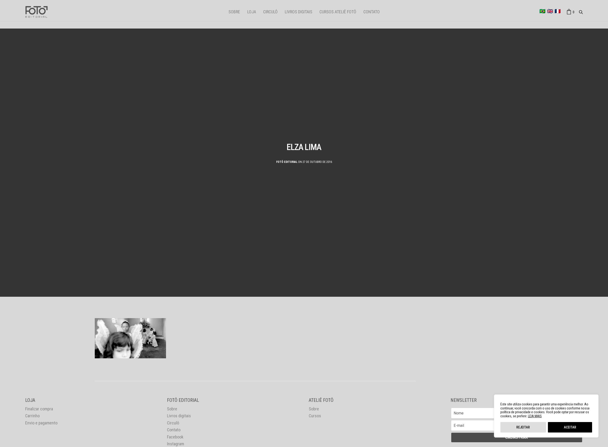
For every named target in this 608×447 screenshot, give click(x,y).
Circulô (270, 11)
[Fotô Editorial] (36, 12)
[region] (546, 415)
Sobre (234, 11)
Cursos (315, 415)
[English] (550, 11)
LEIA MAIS (535, 416)
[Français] (557, 11)
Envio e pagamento (41, 422)
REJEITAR (523, 427)
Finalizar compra (39, 408)
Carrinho (32, 415)
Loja (251, 11)
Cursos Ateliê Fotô (337, 11)
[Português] (542, 11)
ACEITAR (570, 427)
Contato (371, 11)
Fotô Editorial (286, 162)
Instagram (175, 443)
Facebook (175, 436)
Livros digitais (298, 11)
